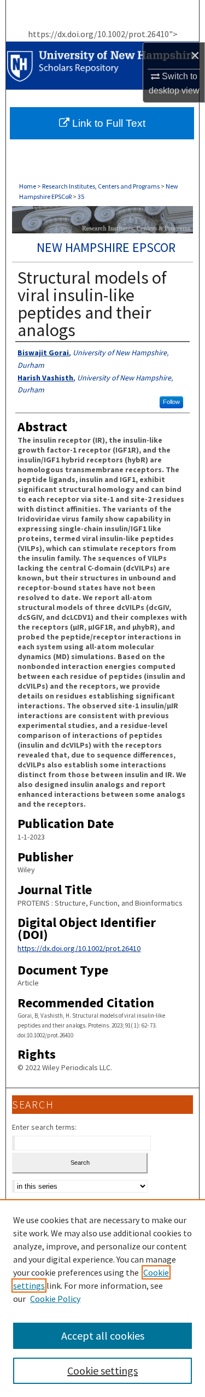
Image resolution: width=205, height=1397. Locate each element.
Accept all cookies (102, 1335)
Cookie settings (102, 1370)
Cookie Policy (55, 1298)
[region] (102, 1298)
